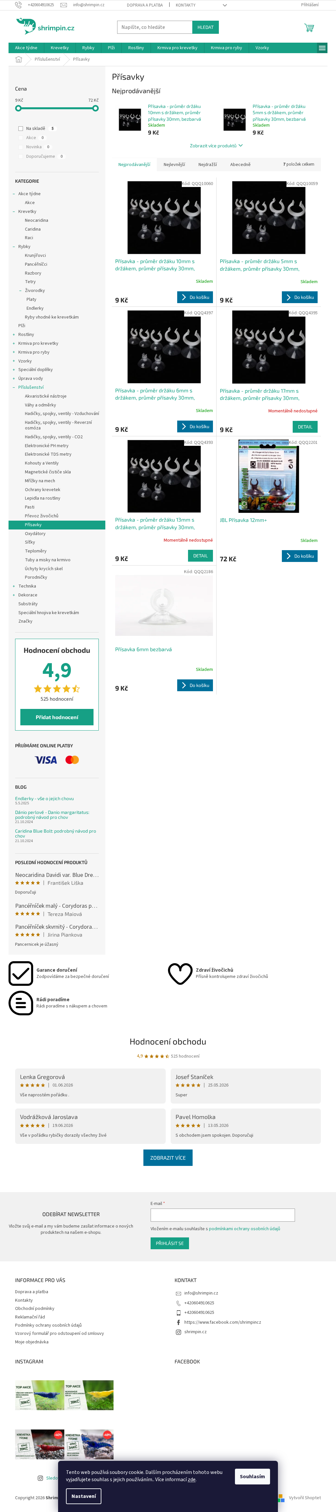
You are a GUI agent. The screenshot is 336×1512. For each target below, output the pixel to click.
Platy (31, 299)
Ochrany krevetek (42, 490)
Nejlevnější (174, 164)
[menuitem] (26, 48)
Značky (25, 621)
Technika (27, 586)
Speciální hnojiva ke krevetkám (48, 613)
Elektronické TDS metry (48, 454)
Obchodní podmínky (34, 1308)
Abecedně (240, 164)
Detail (305, 426)
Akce (35, 138)
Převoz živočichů (41, 516)
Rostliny (26, 334)
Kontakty (186, 5)
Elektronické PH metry (47, 446)
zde (192, 1479)
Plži (21, 325)
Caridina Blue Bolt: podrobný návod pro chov (55, 833)
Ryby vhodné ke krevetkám (52, 317)
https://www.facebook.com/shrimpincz (222, 1322)
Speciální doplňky (35, 369)
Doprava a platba (145, 5)
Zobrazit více (168, 1157)
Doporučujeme (44, 156)
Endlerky (35, 308)
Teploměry (36, 551)
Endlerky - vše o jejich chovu (44, 798)
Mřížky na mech (40, 481)
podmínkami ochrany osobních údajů (244, 1229)
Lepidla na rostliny (42, 498)
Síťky (30, 542)
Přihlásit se (170, 1243)
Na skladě (40, 128)
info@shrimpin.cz (201, 1293)
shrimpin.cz (195, 1332)
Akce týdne (29, 194)
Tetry (30, 282)
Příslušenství (31, 387)
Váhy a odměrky (40, 405)
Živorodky (35, 290)
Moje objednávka (32, 1342)
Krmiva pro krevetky (38, 343)
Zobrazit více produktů (213, 145)
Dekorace (27, 595)
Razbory (33, 273)
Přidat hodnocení (57, 717)
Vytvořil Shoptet (305, 1498)
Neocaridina (36, 220)
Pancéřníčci (36, 264)
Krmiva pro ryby (34, 352)
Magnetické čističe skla (48, 472)
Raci (29, 238)
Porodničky (36, 577)
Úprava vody (30, 378)
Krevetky (27, 211)
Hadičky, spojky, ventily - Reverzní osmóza (58, 425)
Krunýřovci (35, 255)
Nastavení (84, 1496)
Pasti (29, 507)
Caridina (33, 229)
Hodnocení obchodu (168, 1041)
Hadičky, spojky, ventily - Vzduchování (62, 413)
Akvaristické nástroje (46, 396)
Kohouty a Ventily (42, 463)
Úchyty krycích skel (44, 569)
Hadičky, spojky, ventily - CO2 (54, 437)
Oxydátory (35, 533)
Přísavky (33, 525)
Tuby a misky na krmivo (48, 560)
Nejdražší (208, 164)
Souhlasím (252, 1476)
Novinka (37, 147)
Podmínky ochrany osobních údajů (48, 1325)
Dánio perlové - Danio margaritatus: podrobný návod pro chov (52, 815)
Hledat (206, 27)
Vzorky (25, 361)
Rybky (24, 246)
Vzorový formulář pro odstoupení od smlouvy (59, 1333)
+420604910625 (199, 1303)
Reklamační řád (30, 1317)
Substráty (28, 604)
